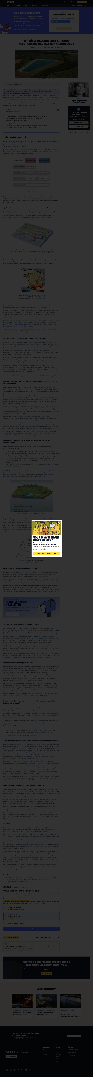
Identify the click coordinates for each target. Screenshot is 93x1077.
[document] (46, 538)
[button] (59, 522)
